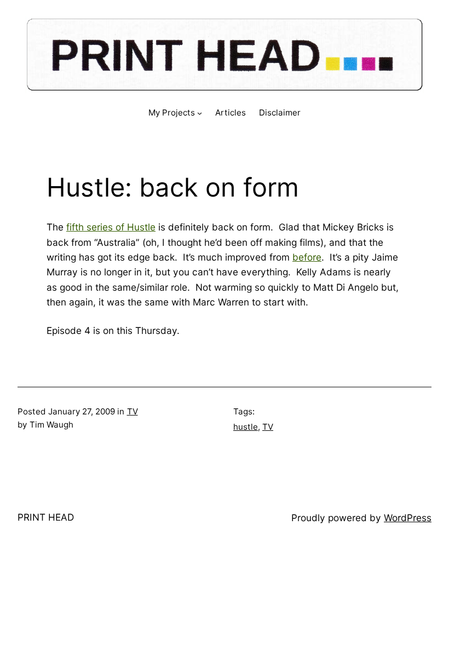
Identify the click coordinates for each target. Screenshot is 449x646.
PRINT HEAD (46, 517)
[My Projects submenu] (199, 113)
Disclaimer (280, 112)
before (306, 257)
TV (132, 411)
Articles (230, 112)
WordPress (407, 517)
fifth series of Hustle (111, 227)
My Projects (171, 112)
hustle (245, 427)
